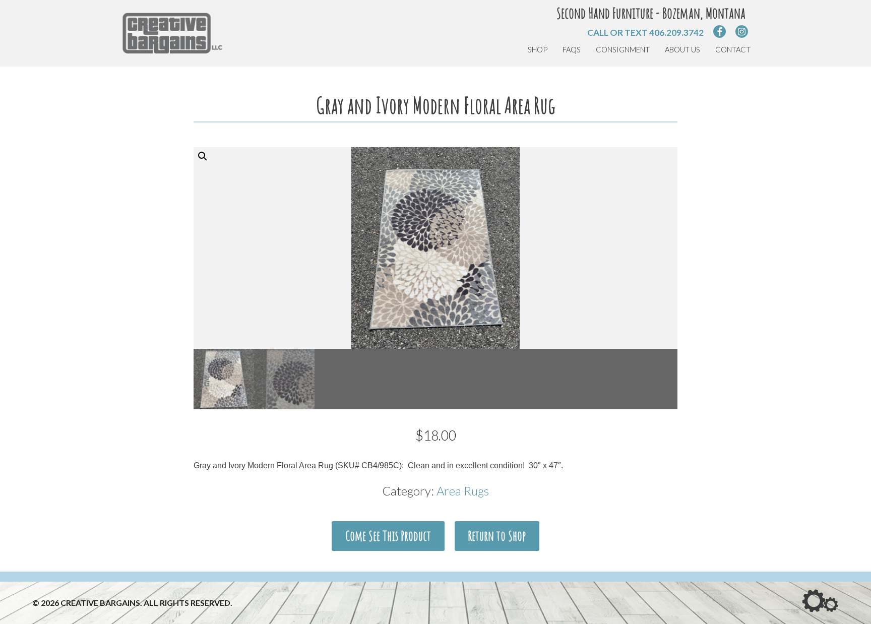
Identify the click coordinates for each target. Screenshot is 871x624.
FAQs (572, 49)
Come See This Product (388, 535)
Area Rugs (463, 490)
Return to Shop (497, 535)
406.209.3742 (676, 32)
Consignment (623, 49)
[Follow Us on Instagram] (741, 31)
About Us (682, 49)
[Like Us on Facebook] (719, 31)
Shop (537, 49)
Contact (733, 49)
